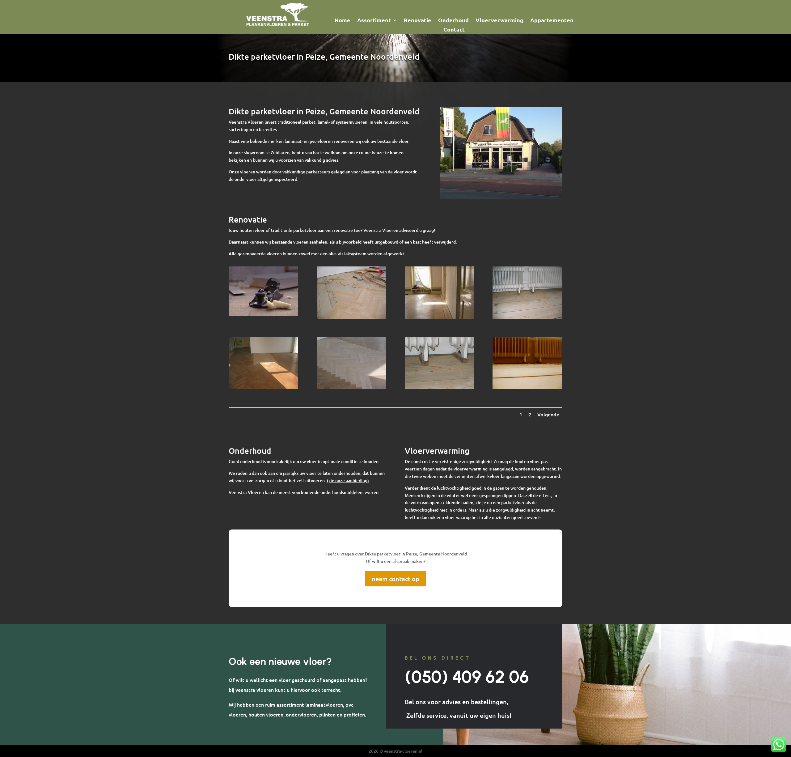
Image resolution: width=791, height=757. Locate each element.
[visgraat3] (263, 387)
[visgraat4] (351, 387)
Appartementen (551, 20)
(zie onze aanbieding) (348, 480)
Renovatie (417, 20)
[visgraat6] (439, 317)
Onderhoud (453, 20)
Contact (454, 30)
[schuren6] (439, 387)
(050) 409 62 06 (467, 676)
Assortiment (374, 20)
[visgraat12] (351, 317)
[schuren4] (527, 317)
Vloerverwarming (499, 20)
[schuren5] (527, 387)
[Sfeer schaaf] (263, 314)
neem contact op (395, 579)
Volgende (548, 414)
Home (342, 20)
